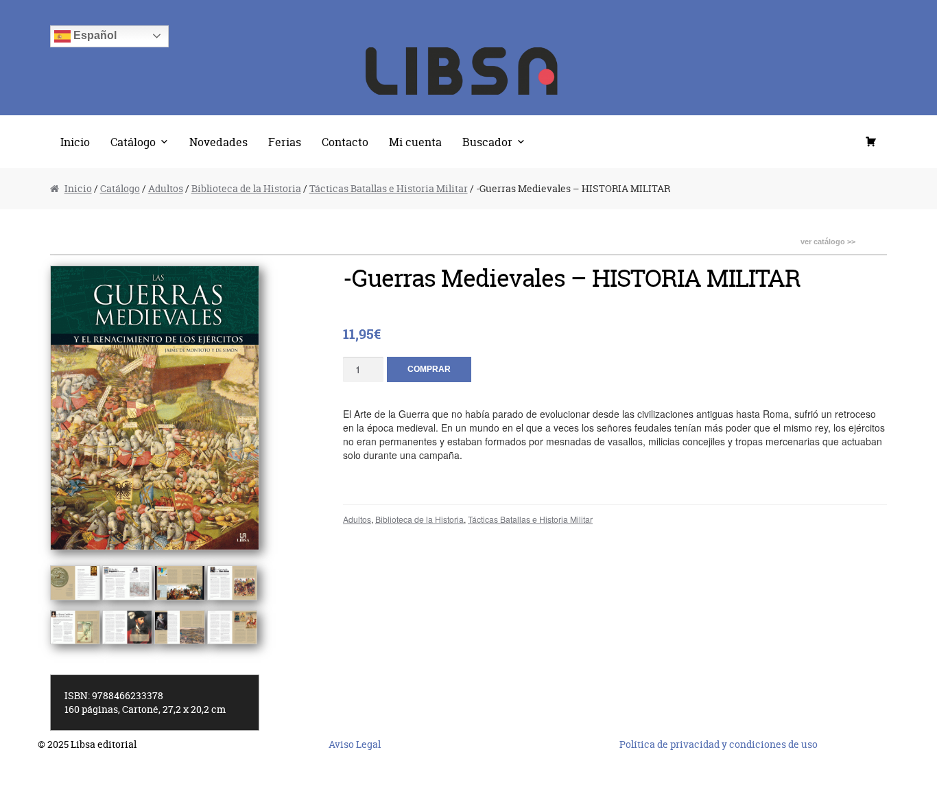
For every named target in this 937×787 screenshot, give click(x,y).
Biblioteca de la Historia (246, 188)
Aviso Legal (355, 744)
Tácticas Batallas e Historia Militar (388, 188)
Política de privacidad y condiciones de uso (718, 744)
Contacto (345, 141)
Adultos (165, 188)
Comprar (429, 369)
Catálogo (133, 141)
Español (94, 35)
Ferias (284, 141)
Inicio (75, 141)
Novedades (218, 141)
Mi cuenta (415, 141)
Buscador (487, 141)
